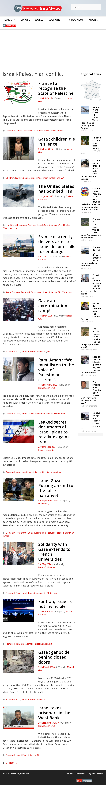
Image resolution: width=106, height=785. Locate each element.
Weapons (67, 292)
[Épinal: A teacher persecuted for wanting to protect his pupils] (85, 283)
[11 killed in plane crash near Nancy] (85, 145)
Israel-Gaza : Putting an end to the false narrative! (55, 488)
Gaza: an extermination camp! (52, 305)
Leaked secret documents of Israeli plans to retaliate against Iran (54, 432)
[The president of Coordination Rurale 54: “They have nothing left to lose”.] (85, 390)
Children (10, 177)
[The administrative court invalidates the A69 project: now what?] (85, 336)
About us (69, 773)
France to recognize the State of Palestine (56, 88)
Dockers (16, 292)
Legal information (95, 773)
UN (49, 351)
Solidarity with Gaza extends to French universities (54, 551)
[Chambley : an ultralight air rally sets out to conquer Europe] (85, 168)
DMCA (79, 781)
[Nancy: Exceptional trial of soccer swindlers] (85, 420)
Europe (25, 19)
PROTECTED (87, 781)
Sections (54, 19)
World (39, 19)
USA (15, 228)
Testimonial (59, 413)
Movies (93, 19)
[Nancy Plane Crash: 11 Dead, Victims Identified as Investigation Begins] (85, 115)
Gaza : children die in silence (56, 141)
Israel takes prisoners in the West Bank (54, 712)
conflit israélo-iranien (16, 225)
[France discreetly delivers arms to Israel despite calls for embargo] (85, 255)
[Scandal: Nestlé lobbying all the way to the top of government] (85, 364)
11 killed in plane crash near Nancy (96, 143)
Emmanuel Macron (37, 532)
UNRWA (60, 177)
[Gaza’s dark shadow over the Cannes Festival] (85, 311)
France (7, 19)
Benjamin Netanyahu (16, 532)
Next (13, 762)
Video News (76, 19)
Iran (18, 472)
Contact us (80, 773)
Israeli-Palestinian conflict (51, 130)
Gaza (35, 130)
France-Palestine (24, 130)
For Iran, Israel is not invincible (55, 604)
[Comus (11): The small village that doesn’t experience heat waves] (85, 227)
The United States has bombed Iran (56, 188)
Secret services (54, 472)
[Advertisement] (53, 49)
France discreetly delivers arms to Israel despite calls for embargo (56, 244)
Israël (24, 413)
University (52, 593)
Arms (8, 292)
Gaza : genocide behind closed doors (54, 657)
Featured (10, 130)
